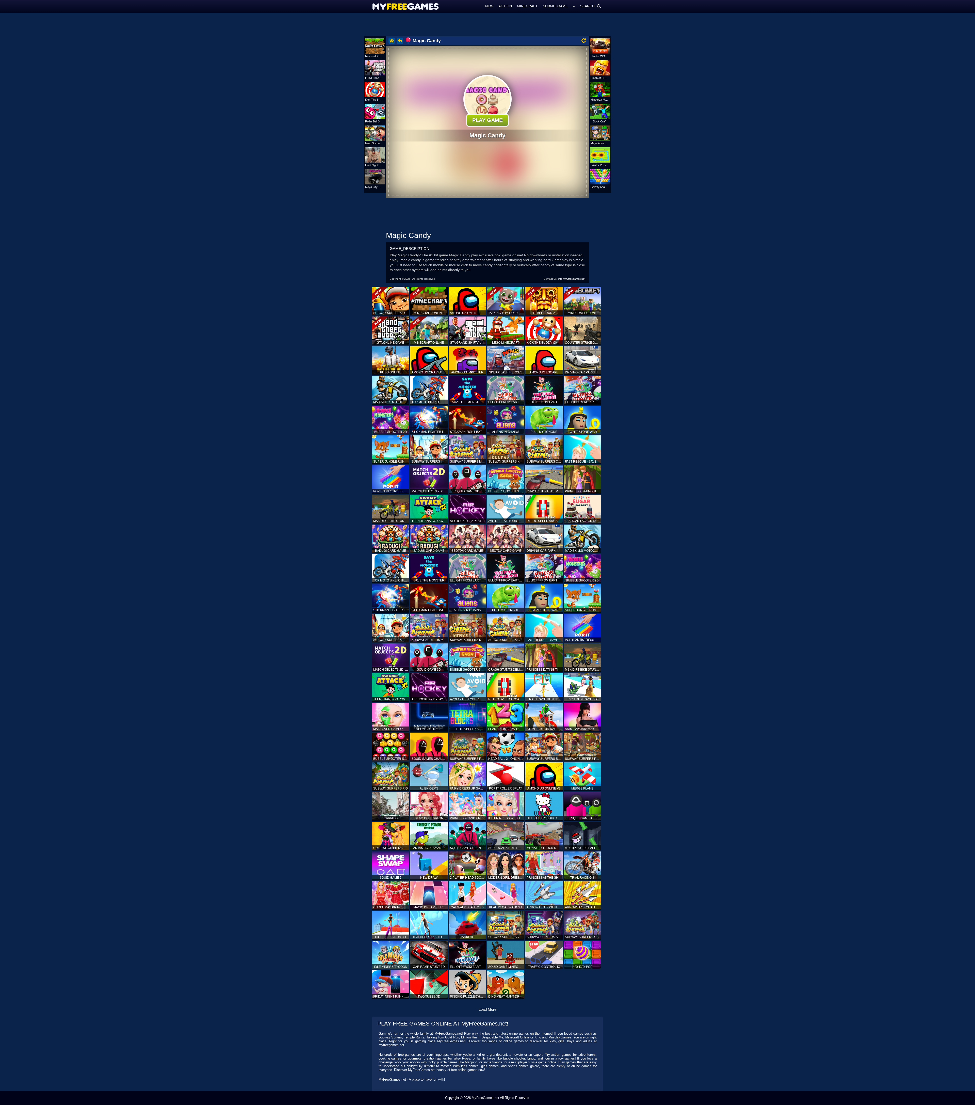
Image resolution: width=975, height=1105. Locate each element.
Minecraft (527, 6)
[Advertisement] (487, 24)
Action (505, 6)
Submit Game (555, 6)
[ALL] (574, 6)
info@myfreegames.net (571, 278)
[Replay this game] (583, 40)
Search (590, 6)
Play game (487, 120)
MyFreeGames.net (485, 1098)
